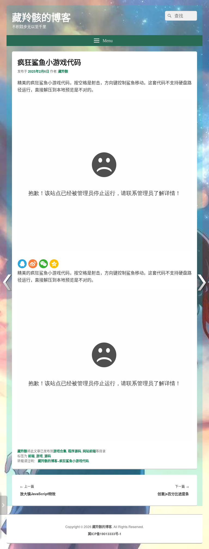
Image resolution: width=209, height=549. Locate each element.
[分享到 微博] (32, 263)
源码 (47, 456)
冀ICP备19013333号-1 (104, 533)
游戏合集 (59, 451)
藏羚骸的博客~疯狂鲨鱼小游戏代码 (63, 460)
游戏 (39, 456)
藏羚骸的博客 (41, 17)
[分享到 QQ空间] (54, 263)
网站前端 (89, 451)
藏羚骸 (63, 71)
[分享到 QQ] (22, 263)
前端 (31, 456)
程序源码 (74, 451)
